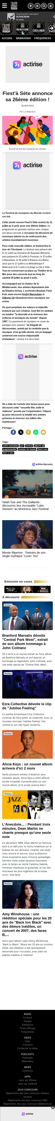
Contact (27, 1017)
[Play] (3, 26)
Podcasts (27, 1057)
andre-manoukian (10, 446)
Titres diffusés (27, 1028)
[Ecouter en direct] (37, 6)
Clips (27, 1041)
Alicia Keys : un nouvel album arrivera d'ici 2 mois (27, 766)
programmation (9, 449)
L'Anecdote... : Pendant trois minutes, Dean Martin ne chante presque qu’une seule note (26, 830)
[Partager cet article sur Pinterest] (27, 433)
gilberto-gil (39, 446)
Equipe (27, 1021)
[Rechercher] (44, 6)
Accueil (7, 38)
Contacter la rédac (27, 1048)
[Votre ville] (31, 6)
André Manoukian (32, 294)
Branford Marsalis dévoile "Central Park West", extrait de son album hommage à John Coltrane (25, 641)
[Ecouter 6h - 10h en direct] (27, 589)
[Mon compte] (51, 6)
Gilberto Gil (8, 298)
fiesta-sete (42, 449)
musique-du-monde (26, 449)
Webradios (23, 38)
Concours (27, 1070)
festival (29, 446)
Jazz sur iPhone (27, 1080)
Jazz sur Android (27, 1083)
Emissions (27, 1024)
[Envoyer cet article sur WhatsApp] (35, 433)
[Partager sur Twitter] (20, 433)
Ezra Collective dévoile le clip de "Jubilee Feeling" (26, 706)
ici (3, 414)
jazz (22, 446)
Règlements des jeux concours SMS (27, 1100)
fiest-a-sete (8, 453)
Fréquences (42, 38)
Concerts (27, 1044)
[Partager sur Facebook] (12, 433)
